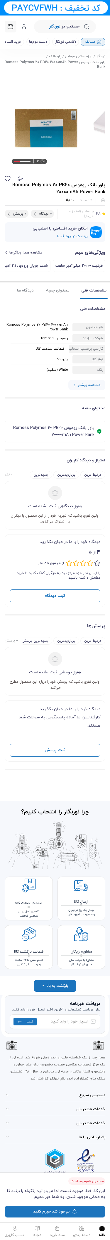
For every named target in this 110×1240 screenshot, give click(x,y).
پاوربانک (55, 56)
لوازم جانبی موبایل (78, 56)
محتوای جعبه (58, 290)
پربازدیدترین (66, 474)
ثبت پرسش (55, 750)
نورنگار (100, 56)
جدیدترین (40, 474)
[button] (20, 179)
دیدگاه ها (25, 290)
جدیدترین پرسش (35, 641)
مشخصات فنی (93, 290)
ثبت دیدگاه (55, 596)
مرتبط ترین (92, 474)
